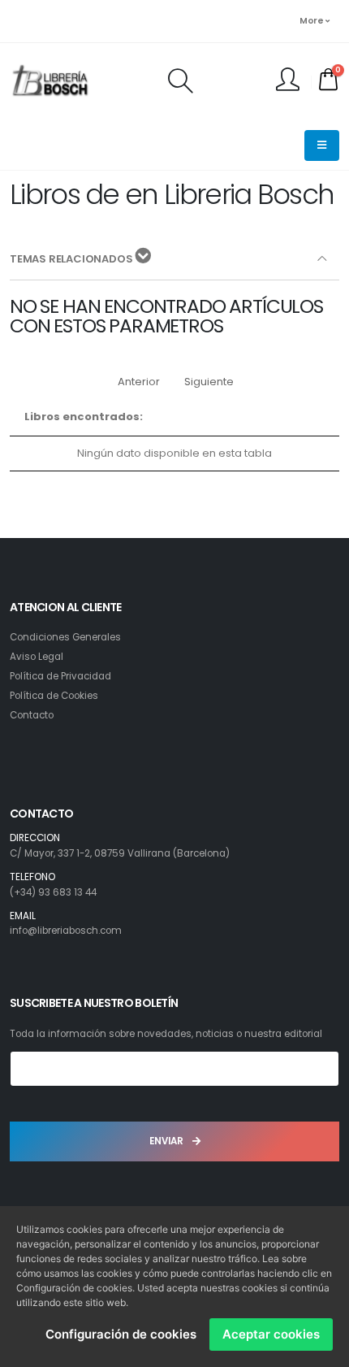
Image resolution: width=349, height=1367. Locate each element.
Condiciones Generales (65, 637)
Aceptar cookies (271, 1334)
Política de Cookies (54, 695)
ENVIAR (167, 1141)
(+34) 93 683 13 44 (53, 892)
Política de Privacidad (60, 676)
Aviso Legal (36, 656)
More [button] (312, 21)
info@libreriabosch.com (66, 930)
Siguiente (209, 381)
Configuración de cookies (120, 1334)
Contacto (32, 715)
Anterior (139, 381)
